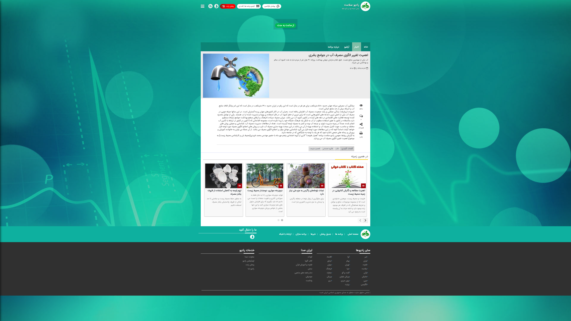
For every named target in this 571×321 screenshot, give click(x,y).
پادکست (309, 280)
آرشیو (346, 47)
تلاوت (365, 264)
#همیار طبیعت (315, 148)
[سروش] (216, 6)
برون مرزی (345, 280)
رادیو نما (251, 268)
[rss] (210, 6)
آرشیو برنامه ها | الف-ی (247, 6)
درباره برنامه (333, 47)
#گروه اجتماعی (328, 148)
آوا (348, 257)
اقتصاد (329, 257)
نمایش (364, 276)
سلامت (364, 268)
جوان (329, 264)
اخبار (356, 47)
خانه (366, 47)
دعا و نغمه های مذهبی (303, 273)
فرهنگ (329, 268)
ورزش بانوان (344, 276)
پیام (347, 261)
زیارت (347, 284)
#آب (337, 148)
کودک (310, 257)
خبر (366, 257)
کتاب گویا (308, 261)
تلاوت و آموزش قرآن (304, 264)
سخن (310, 268)
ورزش (329, 276)
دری (330, 280)
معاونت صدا (249, 257)
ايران (365, 261)
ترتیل (329, 261)
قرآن (365, 273)
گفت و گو (345, 273)
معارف (329, 273)
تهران (347, 264)
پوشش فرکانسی (269, 6)
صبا (348, 268)
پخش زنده (230, 6)
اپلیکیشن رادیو (248, 261)
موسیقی (309, 276)
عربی (365, 280)
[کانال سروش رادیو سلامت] (252, 237)
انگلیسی (364, 284)
